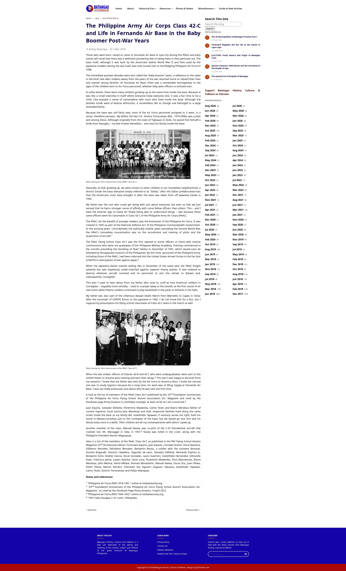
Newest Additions (165, 550)
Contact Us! (162, 546)
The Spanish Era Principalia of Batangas (230, 76)
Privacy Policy (163, 542)
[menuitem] (118, 8)
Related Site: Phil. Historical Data (172, 553)
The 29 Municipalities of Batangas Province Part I (234, 36)
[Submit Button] (246, 554)
